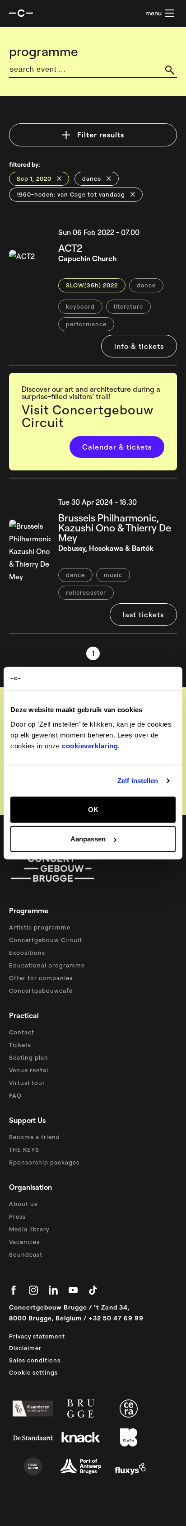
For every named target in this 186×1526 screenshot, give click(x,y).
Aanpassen (88, 839)
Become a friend (34, 1137)
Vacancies (24, 1241)
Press (17, 1216)
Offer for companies (41, 977)
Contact (21, 1032)
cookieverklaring (90, 745)
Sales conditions (34, 1360)
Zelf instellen (137, 780)
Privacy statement (37, 1336)
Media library (29, 1229)
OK (93, 809)
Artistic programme (39, 927)
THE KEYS (24, 1149)
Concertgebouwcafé (41, 990)
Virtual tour (27, 1082)
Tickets (20, 1044)
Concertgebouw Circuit (45, 940)
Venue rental (28, 1070)
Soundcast (25, 1254)
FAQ (15, 1095)
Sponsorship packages (44, 1162)
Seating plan (28, 1057)
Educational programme (47, 965)
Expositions (27, 952)
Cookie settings (33, 1372)
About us (23, 1203)
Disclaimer (25, 1348)
